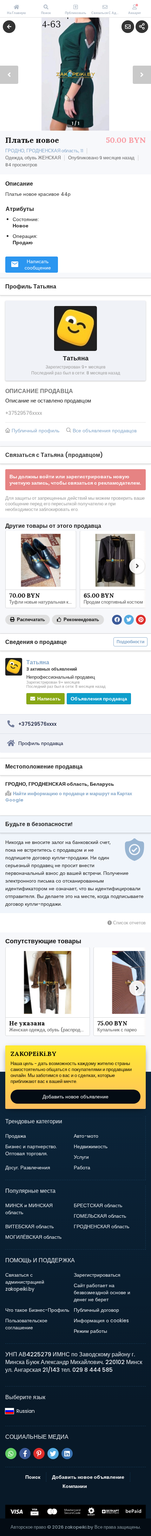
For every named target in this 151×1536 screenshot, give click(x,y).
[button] (142, 75)
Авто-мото (86, 1135)
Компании (75, 1486)
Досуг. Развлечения (27, 1167)
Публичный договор (96, 1310)
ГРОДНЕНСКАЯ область (101, 1226)
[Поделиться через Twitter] (129, 620)
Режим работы (90, 1331)
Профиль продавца (40, 743)
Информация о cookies (101, 1320)
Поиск (32, 1477)
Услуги (81, 1157)
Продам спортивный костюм (113, 602)
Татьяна (37, 662)
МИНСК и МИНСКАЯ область (29, 1209)
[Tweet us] (53, 1453)
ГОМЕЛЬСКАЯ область (100, 1215)
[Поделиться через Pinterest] (141, 620)
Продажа (15, 1135)
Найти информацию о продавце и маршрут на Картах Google (68, 797)
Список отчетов (129, 922)
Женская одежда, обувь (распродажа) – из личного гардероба (49, 1030)
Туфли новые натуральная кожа (42, 602)
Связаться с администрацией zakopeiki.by (24, 1281)
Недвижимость (90, 1146)
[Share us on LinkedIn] (67, 1453)
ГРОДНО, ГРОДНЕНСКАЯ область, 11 (44, 150)
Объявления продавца (99, 698)
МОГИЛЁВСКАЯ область (33, 1237)
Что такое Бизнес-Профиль (37, 1310)
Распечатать (30, 619)
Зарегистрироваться (97, 1274)
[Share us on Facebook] (25, 1453)
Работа (82, 1167)
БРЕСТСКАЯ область (98, 1205)
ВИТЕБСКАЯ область (29, 1226)
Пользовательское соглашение (26, 1324)
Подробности (130, 642)
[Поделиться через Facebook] (117, 620)
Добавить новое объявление (75, 1096)
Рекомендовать (81, 619)
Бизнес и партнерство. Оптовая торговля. (31, 1150)
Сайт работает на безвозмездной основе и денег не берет (102, 1292)
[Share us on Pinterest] (39, 1453)
